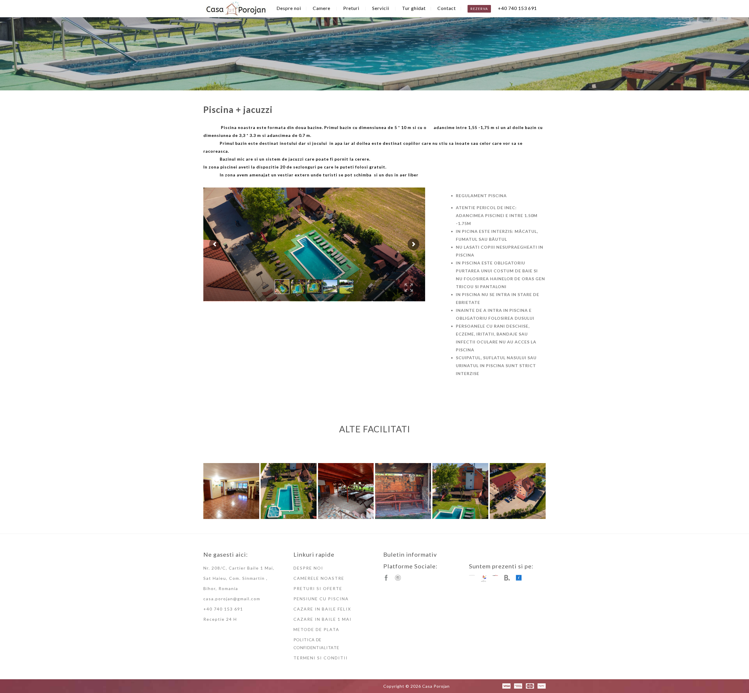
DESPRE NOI (308, 567)
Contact (446, 8)
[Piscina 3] (289, 491)
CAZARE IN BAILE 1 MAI (322, 619)
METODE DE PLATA (316, 629)
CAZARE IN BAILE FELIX (322, 608)
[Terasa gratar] (403, 491)
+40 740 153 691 (517, 8)
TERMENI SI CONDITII (320, 657)
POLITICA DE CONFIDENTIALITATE (316, 643)
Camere (321, 8)
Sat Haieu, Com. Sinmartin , (235, 578)
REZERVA (479, 9)
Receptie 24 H (220, 619)
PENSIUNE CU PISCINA (321, 598)
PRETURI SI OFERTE (317, 588)
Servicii (380, 8)
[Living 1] (231, 491)
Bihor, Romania (220, 588)
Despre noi (288, 8)
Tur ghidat (414, 8)
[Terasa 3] (346, 491)
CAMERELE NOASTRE (318, 578)
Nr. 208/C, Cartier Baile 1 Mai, (238, 567)
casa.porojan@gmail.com (231, 598)
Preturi (351, 8)
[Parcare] (518, 491)
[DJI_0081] (460, 491)
